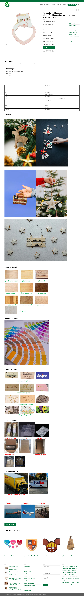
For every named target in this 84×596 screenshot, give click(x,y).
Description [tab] (7, 58)
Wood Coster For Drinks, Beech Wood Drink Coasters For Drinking (32, 556)
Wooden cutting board (74, 36)
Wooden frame (58, 11)
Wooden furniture (72, 25)
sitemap (44, 594)
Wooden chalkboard (73, 34)
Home (41, 4)
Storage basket (72, 41)
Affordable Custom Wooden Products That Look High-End (69, 571)
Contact (59, 4)
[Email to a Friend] (48, 51)
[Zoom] (6, 45)
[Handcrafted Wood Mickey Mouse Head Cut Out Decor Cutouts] (51, 543)
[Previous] (4, 546)
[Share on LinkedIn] (53, 51)
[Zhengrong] (10, 4)
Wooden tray (71, 27)
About (53, 4)
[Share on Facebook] (44, 51)
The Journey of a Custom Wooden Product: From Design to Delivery (70, 583)
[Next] (79, 546)
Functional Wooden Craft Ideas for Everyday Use (70, 579)
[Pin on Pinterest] (51, 51)
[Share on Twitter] (46, 51)
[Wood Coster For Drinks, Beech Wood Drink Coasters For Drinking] (32, 543)
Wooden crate (72, 23)
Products (47, 4)
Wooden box (71, 19)
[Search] (79, 4)
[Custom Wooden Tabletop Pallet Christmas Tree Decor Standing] (71, 543)
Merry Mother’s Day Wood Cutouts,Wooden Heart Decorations (12, 556)
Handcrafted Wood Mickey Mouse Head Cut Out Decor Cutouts (51, 556)
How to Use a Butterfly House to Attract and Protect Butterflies (69, 567)
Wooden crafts (50, 11)
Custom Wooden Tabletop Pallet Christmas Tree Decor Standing (69, 556)
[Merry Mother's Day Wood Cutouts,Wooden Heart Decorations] (13, 543)
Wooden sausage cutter (74, 30)
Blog (64, 4)
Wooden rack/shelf (73, 39)
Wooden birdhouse (73, 32)
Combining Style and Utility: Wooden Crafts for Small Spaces (70, 575)
